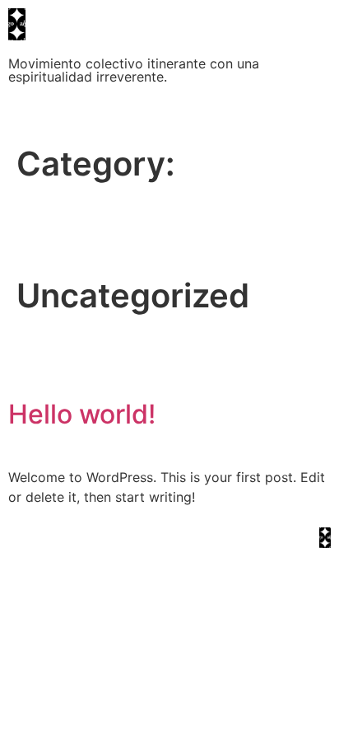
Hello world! (82, 414)
